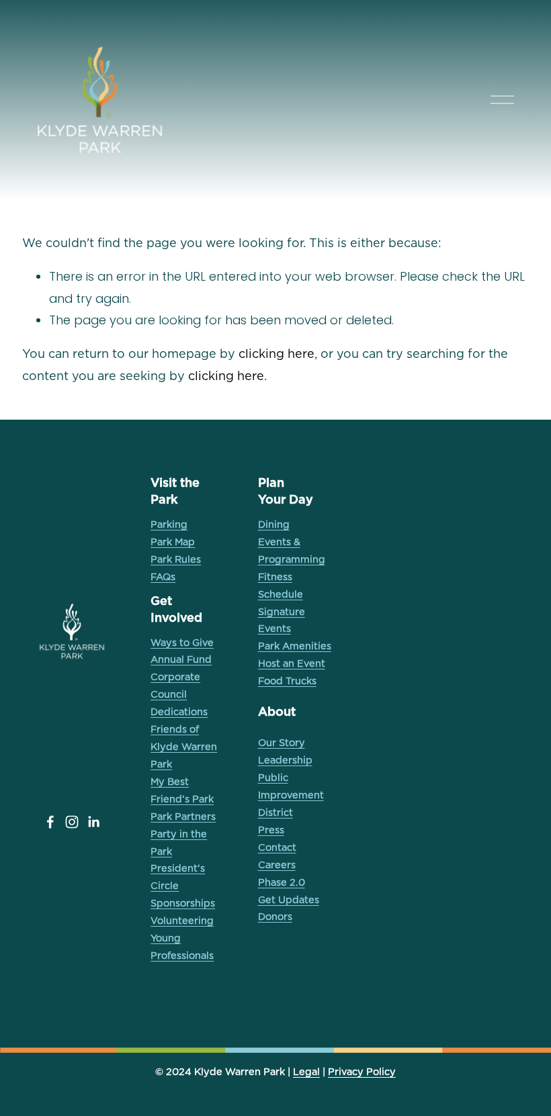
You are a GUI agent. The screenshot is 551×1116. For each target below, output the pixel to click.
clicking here (276, 353)
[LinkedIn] (93, 822)
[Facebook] (50, 822)
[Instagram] (72, 822)
